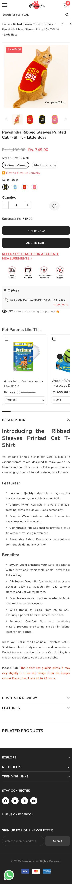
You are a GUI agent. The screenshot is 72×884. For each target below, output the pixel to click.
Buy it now (36, 231)
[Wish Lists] (54, 206)
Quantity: (9, 197)
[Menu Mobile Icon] (4, 5)
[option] (36, 76)
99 (11, 311)
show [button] (60, 304)
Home (6, 24)
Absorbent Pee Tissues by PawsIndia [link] (23, 383)
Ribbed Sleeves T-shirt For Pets (33, 24)
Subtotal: (9, 219)
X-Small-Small (15, 165)
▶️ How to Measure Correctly (21, 173)
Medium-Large (45, 165)
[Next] (64, 119)
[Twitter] (15, 800)
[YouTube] (33, 800)
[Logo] (37, 5)
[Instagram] (24, 800)
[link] (24, 356)
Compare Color (55, 102)
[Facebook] (5, 800)
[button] (60, 356)
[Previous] (7, 119)
